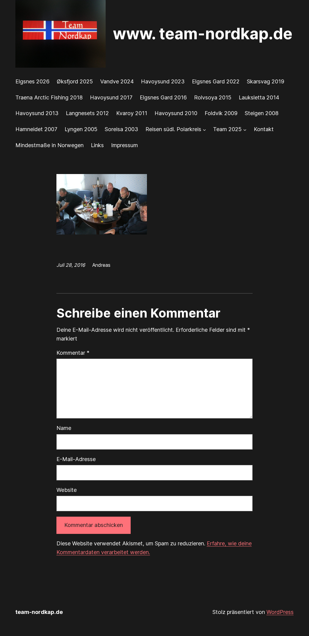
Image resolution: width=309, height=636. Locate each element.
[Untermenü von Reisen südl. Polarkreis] (204, 129)
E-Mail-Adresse (76, 459)
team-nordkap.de (39, 612)
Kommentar (72, 353)
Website (66, 490)
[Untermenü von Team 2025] (245, 129)
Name (63, 428)
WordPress (280, 612)
